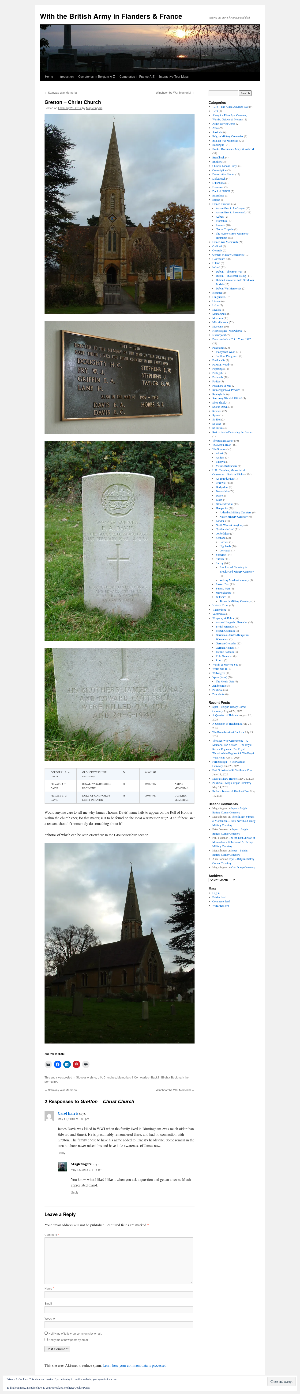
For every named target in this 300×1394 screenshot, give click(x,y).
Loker (215, 305)
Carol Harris (68, 1113)
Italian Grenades (225, 652)
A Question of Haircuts (225, 715)
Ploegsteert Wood (225, 352)
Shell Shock (219, 402)
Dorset (219, 495)
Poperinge (218, 368)
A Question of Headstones (227, 723)
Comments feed (221, 901)
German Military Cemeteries (228, 254)
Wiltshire (221, 597)
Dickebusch (218, 178)
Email (49, 1303)
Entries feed (218, 897)
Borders (224, 542)
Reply (61, 1153)
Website (50, 1318)
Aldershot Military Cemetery (235, 512)
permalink (51, 1081)
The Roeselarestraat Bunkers (228, 732)
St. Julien (217, 428)
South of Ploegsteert (227, 356)
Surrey (219, 563)
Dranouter (218, 187)
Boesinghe (218, 144)
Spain (215, 415)
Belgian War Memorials (225, 140)
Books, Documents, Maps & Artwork (233, 149)
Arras (215, 128)
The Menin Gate (225, 681)
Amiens (220, 457)
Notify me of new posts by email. (69, 1340)
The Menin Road (221, 445)
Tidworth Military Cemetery (235, 601)
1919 (215, 111)
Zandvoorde (219, 685)
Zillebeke (217, 690)
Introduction (66, 76)
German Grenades (226, 643)
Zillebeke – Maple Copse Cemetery (231, 783)
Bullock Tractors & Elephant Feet (230, 791)
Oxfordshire (222, 533)
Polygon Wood (220, 364)
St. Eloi (216, 419)
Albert (219, 453)
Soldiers (216, 411)
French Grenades (225, 630)
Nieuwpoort (219, 335)
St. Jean (216, 423)
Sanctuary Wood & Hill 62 (227, 398)
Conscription (219, 170)
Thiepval (220, 461)
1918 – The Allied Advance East (230, 106)
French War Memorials (225, 242)
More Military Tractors (225, 778)
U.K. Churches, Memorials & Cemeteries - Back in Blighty (134, 1077)
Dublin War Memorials (228, 288)
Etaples (216, 199)
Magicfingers (94, 108)
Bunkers (217, 161)
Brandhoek (218, 157)
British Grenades (225, 626)
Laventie (220, 225)
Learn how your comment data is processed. (135, 1365)
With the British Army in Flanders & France (111, 16)
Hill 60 (216, 263)
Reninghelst (218, 394)
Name (49, 1288)
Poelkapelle (218, 360)
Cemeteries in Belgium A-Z (96, 76)
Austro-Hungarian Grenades (232, 622)
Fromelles (221, 221)
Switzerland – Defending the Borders (233, 432)
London (220, 521)
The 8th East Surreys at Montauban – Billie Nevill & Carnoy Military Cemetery (233, 821)
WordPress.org (220, 905)
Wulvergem (218, 673)
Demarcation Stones (223, 174)
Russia (219, 660)
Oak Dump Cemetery (243, 867)
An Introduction (225, 478)
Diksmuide (218, 183)
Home (49, 76)
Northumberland (225, 529)
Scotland (220, 537)
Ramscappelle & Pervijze (226, 390)
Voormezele (218, 614)
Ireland (216, 267)
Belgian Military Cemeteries (227, 136)
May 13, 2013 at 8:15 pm (86, 1169)
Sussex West (223, 588)
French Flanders (221, 204)
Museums (217, 326)
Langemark (218, 297)
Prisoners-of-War (221, 385)
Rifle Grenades (224, 656)
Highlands (225, 546)
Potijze (216, 381)
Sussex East (222, 584)
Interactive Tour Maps (174, 76)
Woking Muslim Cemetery (234, 580)
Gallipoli (217, 246)
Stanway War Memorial (61, 92)
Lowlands (225, 550)
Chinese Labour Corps (224, 166)
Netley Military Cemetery (234, 516)
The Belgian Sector (222, 440)
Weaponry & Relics (223, 618)
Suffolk (220, 559)
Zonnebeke (218, 694)
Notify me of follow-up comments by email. (75, 1333)
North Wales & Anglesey (230, 525)
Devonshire (222, 491)
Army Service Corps (223, 123)
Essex (219, 499)
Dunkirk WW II (221, 191)
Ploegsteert (218, 347)
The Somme (219, 449)
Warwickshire (223, 592)
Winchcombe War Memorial (175, 92)
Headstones (218, 259)
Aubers (220, 216)
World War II (219, 668)
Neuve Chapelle (224, 229)
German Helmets (225, 647)
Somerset (221, 554)
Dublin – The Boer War (229, 271)
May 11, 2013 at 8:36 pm (73, 1119)
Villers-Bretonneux (226, 466)
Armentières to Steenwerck (231, 212)
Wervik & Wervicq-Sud (225, 664)
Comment (52, 1234)
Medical (216, 309)
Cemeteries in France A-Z (137, 76)
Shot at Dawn (220, 406)
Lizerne (216, 301)
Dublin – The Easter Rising (231, 275)
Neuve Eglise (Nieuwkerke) (227, 330)
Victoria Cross (220, 605)
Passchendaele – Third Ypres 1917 (231, 339)
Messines (217, 318)
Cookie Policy (82, 1387)
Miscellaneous (220, 322)
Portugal (217, 373)
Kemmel (217, 292)
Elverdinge (218, 195)
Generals (217, 250)
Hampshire (222, 508)
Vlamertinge (219, 609)
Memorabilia (219, 314)
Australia (217, 132)
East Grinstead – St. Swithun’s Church (233, 770)
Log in (216, 893)
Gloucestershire (86, 1077)
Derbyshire (222, 487)
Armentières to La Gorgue (230, 208)
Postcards (217, 377)
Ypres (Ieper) (219, 677)
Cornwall (221, 483)
